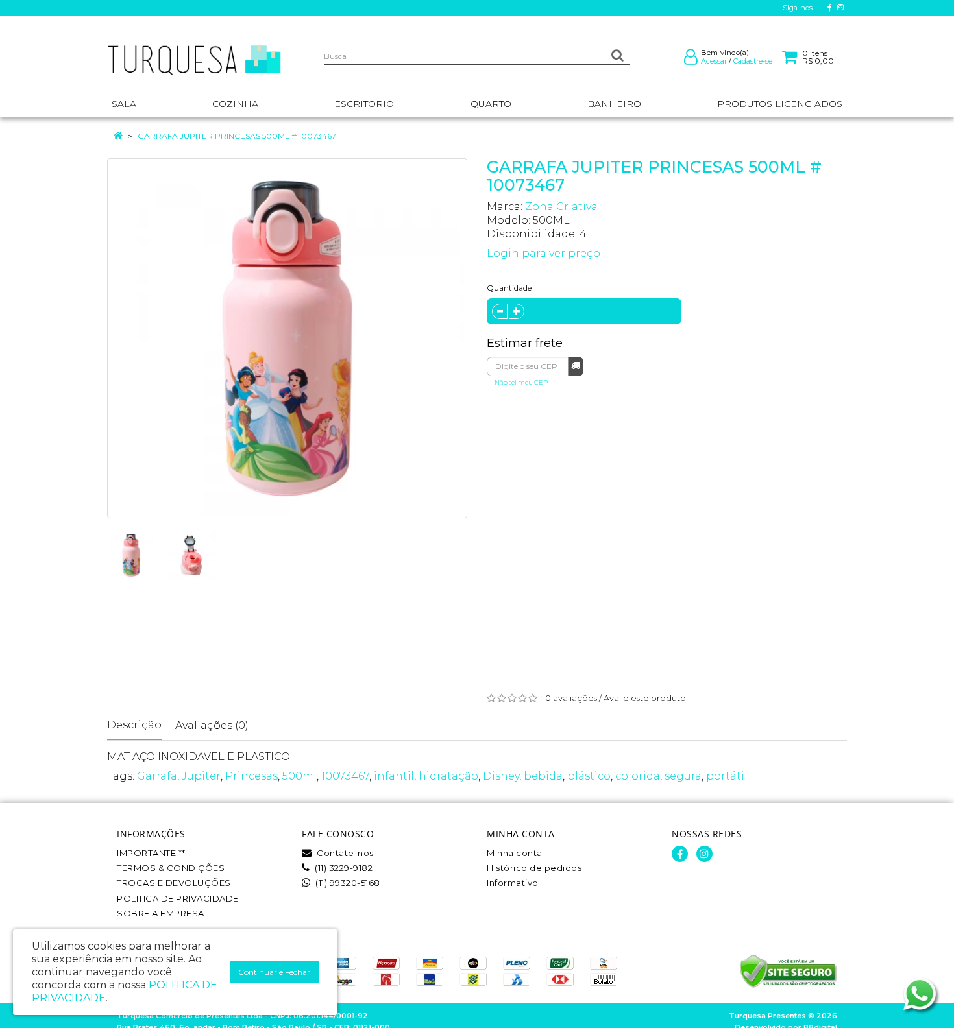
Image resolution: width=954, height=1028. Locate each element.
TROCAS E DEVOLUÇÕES (174, 883)
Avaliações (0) (212, 725)
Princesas (251, 776)
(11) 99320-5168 (346, 883)
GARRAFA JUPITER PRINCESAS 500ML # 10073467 (237, 136)
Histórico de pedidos (534, 868)
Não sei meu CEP (521, 382)
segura (683, 776)
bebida (543, 776)
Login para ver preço (543, 253)
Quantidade (509, 288)
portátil (727, 776)
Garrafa (157, 776)
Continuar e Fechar (274, 972)
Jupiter (201, 776)
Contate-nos (344, 853)
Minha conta (515, 853)
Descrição (134, 725)
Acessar (714, 61)
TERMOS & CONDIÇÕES (171, 868)
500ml (299, 776)
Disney (501, 776)
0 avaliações (571, 698)
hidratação (448, 776)
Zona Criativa (561, 206)
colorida (637, 776)
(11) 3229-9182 (343, 868)
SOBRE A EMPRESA (160, 913)
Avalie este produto (645, 698)
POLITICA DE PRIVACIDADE (178, 898)
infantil (394, 776)
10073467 (345, 776)
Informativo (513, 883)
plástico (589, 776)
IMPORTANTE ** (151, 853)
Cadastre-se (752, 61)
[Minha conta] (691, 59)
